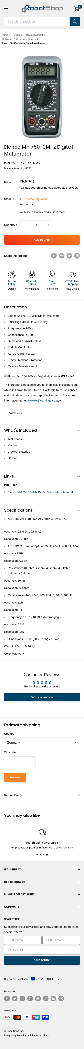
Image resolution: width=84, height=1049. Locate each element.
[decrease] (24, 225)
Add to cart (42, 239)
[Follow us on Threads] (61, 998)
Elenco (9, 163)
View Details (32, 288)
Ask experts (52, 288)
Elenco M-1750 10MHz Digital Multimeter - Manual (40, 492)
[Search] (75, 21)
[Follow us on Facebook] (7, 998)
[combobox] (37, 21)
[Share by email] (77, 256)
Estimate (15, 777)
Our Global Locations (16, 979)
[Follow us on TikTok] (46, 998)
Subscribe (42, 960)
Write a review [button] (42, 697)
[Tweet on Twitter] (69, 256)
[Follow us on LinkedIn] (53, 998)
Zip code (10, 752)
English (51, 979)
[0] (76, 8)
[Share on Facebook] (54, 256)
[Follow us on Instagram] (22, 998)
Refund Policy (13, 795)
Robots (16, 35)
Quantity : (10, 225)
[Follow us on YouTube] (38, 998)
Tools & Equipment (33, 35)
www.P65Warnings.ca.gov (44, 400)
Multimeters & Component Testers (19, 39)
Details (12, 288)
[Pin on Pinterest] (61, 256)
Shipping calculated (48, 187)
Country (9, 733)
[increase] (48, 225)
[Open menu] (6, 8)
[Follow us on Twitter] (15, 998)
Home (5, 35)
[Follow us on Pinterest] (30, 998)
